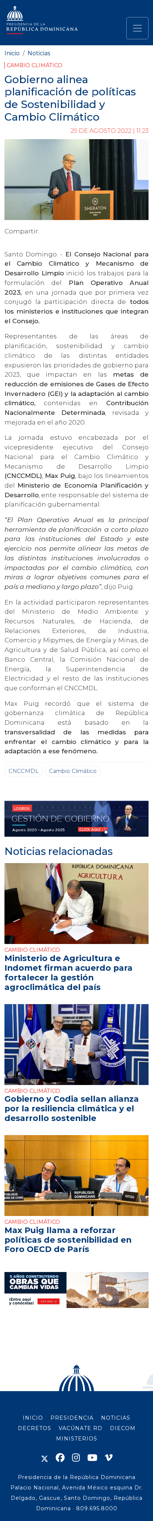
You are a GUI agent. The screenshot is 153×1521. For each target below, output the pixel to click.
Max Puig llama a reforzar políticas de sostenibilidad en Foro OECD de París (67, 1239)
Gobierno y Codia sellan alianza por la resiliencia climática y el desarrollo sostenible (71, 1108)
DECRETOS (34, 1428)
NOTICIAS (115, 1418)
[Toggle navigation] (137, 28)
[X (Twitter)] (44, 1457)
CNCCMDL (24, 771)
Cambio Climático (34, 65)
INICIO (33, 1418)
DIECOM (123, 1428)
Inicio (12, 53)
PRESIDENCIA (72, 1418)
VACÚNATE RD (80, 1428)
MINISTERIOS (76, 1438)
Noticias (38, 53)
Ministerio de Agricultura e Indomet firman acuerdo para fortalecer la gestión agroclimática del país (68, 972)
